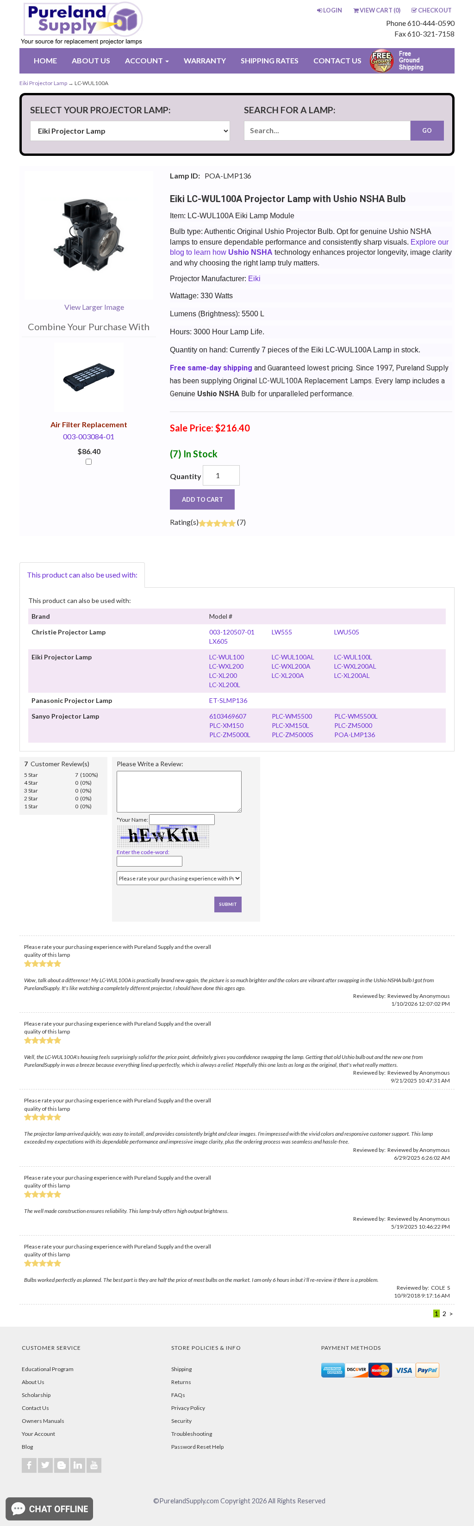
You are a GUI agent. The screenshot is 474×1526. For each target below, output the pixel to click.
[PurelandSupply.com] (106, 24)
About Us (33, 1381)
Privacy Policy (188, 1407)
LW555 (282, 632)
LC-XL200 (223, 675)
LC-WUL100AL (293, 657)
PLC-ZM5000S (292, 734)
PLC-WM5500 (292, 716)
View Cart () (380, 10)
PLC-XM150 (226, 725)
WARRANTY (205, 60)
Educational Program (48, 1369)
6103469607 (227, 716)
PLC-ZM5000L (229, 734)
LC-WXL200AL (355, 666)
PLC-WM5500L (356, 716)
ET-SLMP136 (228, 700)
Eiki (254, 279)
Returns (181, 1381)
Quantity (185, 476)
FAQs (178, 1394)
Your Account (38, 1433)
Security (181, 1420)
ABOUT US (91, 60)
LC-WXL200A (291, 666)
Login (332, 10)
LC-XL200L (224, 685)
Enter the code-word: (143, 852)
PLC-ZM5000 (353, 725)
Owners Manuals (43, 1420)
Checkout (435, 10)
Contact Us (35, 1407)
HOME (45, 60)
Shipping (181, 1369)
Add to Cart (202, 499)
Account (144, 60)
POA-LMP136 (354, 734)
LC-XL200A (288, 675)
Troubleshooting (191, 1433)
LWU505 (346, 632)
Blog (27, 1446)
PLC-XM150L (290, 725)
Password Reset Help (197, 1446)
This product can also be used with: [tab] (82, 574)
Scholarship (36, 1394)
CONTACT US (337, 60)
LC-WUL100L (353, 657)
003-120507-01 (232, 632)
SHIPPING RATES (270, 60)
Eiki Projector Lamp (43, 83)
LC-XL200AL (352, 675)
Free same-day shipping (211, 367)
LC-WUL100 (226, 657)
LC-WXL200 (226, 666)
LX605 (218, 641)
